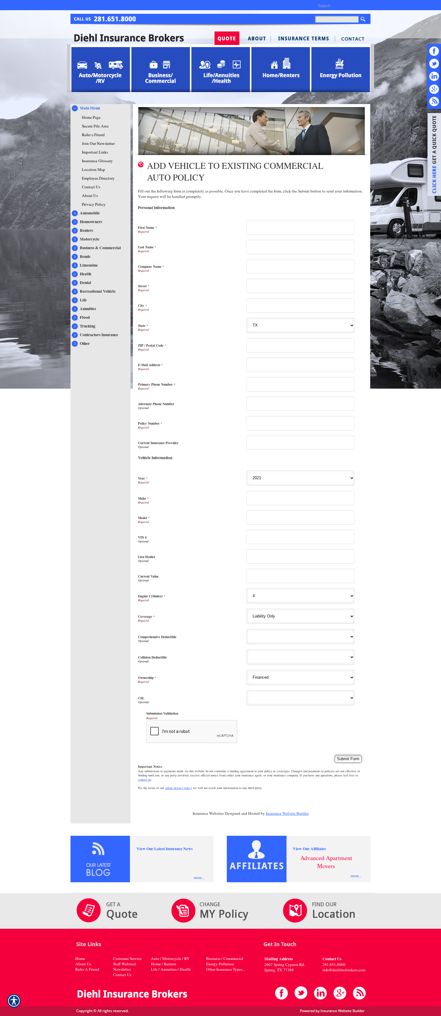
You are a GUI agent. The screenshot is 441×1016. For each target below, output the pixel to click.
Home (80, 958)
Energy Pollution (220, 964)
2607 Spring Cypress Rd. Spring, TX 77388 (284, 967)
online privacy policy (178, 788)
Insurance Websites (208, 813)
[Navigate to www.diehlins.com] (432, 155)
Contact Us (122, 974)
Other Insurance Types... (225, 969)
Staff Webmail (124, 964)
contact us (144, 779)
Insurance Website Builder (287, 813)
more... (199, 877)
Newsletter (122, 969)
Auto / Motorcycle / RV (170, 958)
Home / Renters (163, 964)
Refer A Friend (87, 969)
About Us (83, 964)
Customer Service (127, 958)
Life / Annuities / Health (171, 969)
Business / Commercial (224, 958)
